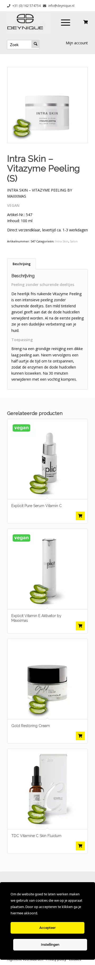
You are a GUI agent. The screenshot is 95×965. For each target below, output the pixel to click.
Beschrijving (22, 264)
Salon (74, 241)
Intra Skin (61, 241)
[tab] (21, 264)
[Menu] (65, 21)
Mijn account (77, 42)
